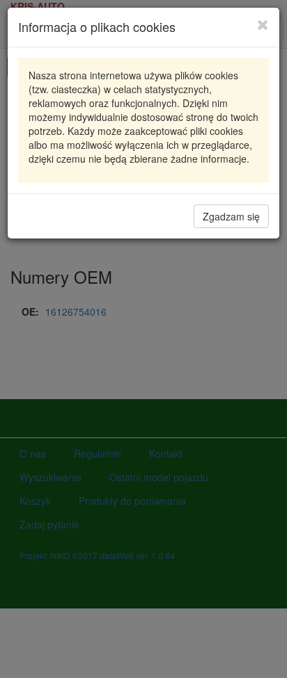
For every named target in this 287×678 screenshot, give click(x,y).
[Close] (263, 24)
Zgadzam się (231, 216)
